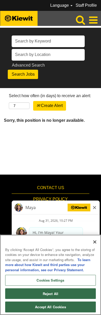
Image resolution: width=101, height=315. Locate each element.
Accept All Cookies (50, 306)
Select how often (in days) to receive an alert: (50, 96)
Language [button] (60, 5)
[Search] (80, 20)
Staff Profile (86, 5)
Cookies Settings (50, 280)
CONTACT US (50, 187)
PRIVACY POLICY (50, 199)
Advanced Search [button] (28, 65)
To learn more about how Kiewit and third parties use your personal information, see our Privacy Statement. (47, 264)
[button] (93, 20)
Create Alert (51, 105)
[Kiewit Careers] (19, 18)
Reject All (50, 293)
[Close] (94, 242)
